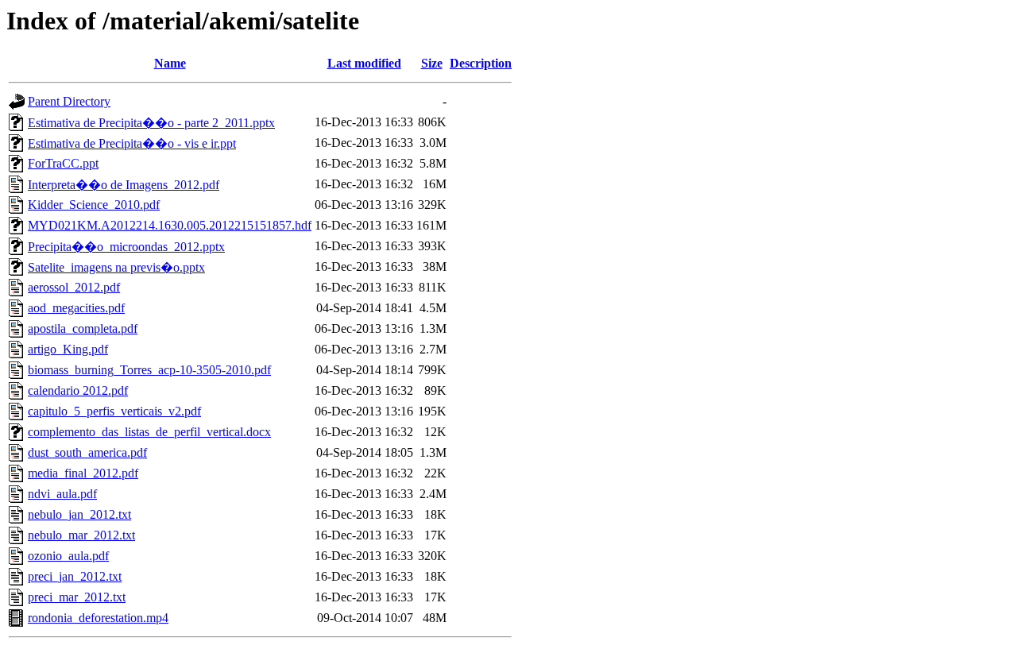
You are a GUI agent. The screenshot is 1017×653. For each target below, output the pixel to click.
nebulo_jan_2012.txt (79, 514)
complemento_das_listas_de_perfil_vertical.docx (149, 432)
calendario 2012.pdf (78, 390)
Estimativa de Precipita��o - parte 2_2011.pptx (151, 122)
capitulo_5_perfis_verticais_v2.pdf (114, 411)
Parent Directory (69, 101)
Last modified (364, 63)
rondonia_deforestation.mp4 (98, 617)
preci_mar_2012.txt (77, 597)
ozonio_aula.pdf (68, 555)
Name (170, 63)
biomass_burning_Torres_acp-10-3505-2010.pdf (149, 370)
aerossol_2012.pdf (74, 287)
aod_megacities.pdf (76, 308)
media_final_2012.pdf (83, 473)
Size (432, 63)
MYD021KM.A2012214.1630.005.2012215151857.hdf (169, 225)
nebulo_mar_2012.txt (81, 535)
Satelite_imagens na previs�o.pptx (116, 267)
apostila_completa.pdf (82, 328)
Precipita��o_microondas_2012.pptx (126, 246)
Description (481, 63)
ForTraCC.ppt (63, 163)
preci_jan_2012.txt (75, 576)
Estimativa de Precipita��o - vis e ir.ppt (132, 143)
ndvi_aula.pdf (62, 493)
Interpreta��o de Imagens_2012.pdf (123, 184)
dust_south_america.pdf (87, 452)
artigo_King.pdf (68, 349)
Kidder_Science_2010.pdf (94, 204)
